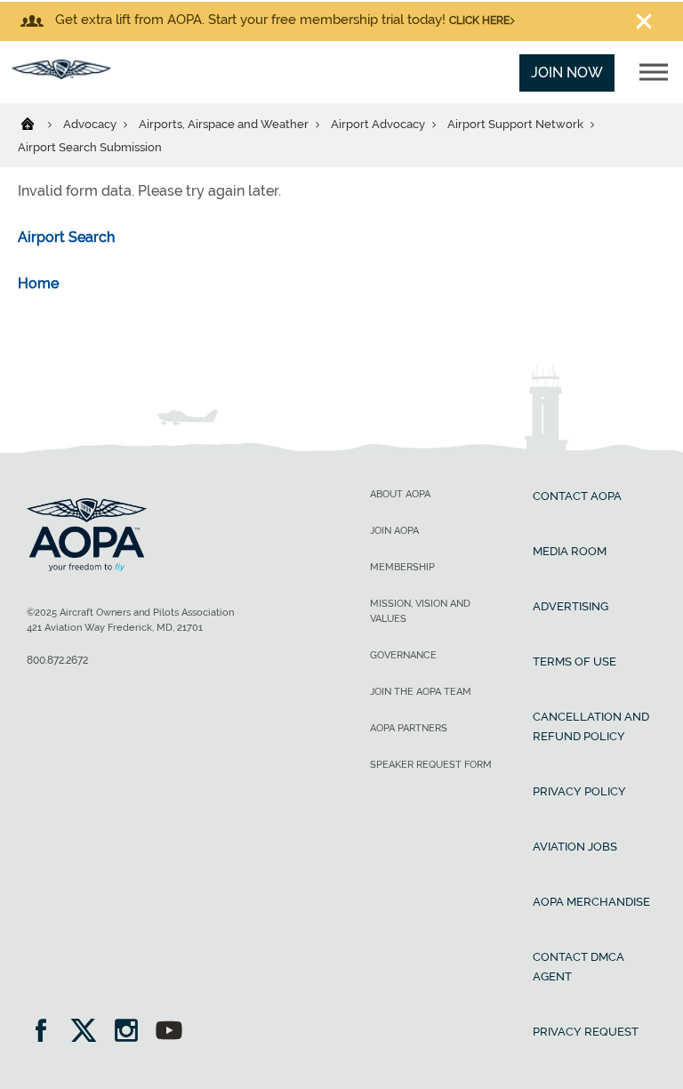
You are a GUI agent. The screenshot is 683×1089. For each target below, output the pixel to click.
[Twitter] (89, 1032)
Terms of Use (574, 661)
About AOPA (400, 494)
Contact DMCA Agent (578, 966)
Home (38, 283)
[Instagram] (132, 1032)
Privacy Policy (579, 791)
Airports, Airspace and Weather (225, 124)
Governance (403, 655)
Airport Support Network (516, 124)
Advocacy (91, 124)
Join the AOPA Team (420, 692)
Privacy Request (586, 1031)
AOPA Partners (408, 728)
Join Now (567, 72)
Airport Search (66, 237)
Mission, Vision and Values (420, 611)
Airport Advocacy (379, 124)
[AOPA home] (61, 74)
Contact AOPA (577, 496)
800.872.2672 (57, 660)
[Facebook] (47, 1032)
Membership (402, 567)
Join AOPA (394, 530)
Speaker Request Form (431, 764)
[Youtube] (169, 1032)
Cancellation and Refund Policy (591, 726)
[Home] (39, 123)
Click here (479, 20)
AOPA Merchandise (591, 901)
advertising (570, 606)
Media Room (570, 551)
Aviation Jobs (575, 846)
